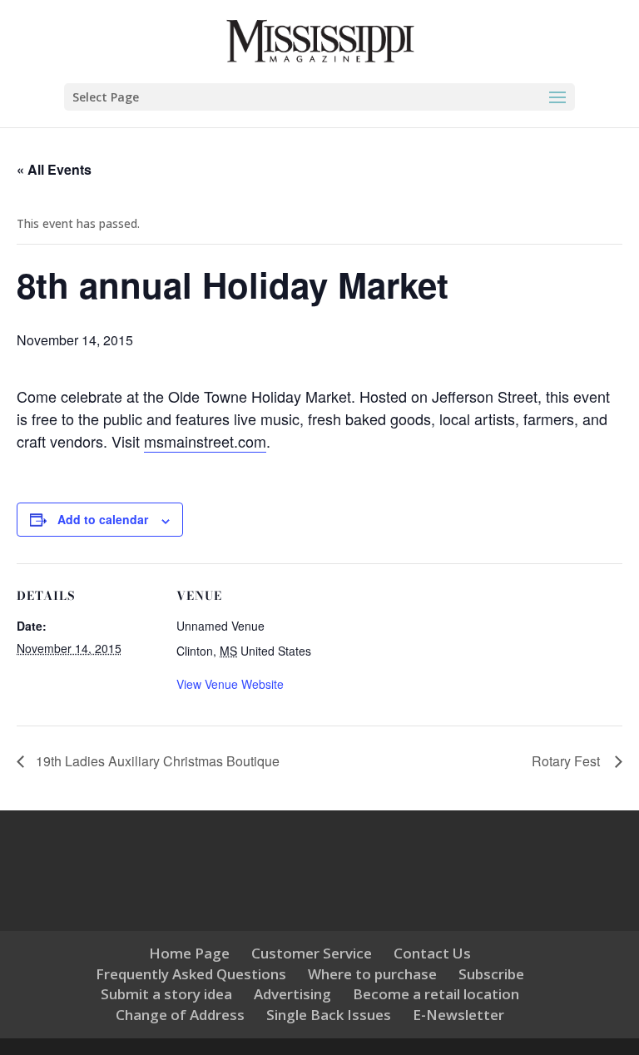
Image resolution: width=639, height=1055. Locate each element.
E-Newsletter (458, 1014)
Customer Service (311, 953)
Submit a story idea (166, 993)
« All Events (54, 169)
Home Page (189, 953)
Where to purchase (372, 973)
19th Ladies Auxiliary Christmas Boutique (156, 760)
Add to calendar (102, 519)
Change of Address (180, 1014)
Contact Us (432, 953)
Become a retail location (436, 993)
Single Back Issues (328, 1014)
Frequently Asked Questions (191, 973)
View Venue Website (230, 684)
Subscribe (491, 973)
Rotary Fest (569, 760)
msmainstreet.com (205, 441)
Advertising (292, 993)
